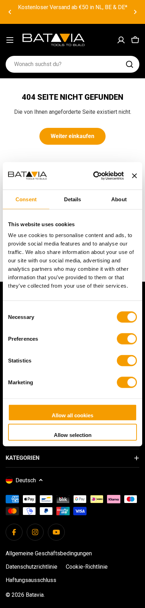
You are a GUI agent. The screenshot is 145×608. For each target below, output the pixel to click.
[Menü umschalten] (10, 40)
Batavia (35, 594)
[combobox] (72, 64)
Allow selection (73, 435)
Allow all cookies (72, 415)
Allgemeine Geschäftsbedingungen (49, 553)
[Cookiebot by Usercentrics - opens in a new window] (94, 175)
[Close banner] (134, 175)
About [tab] (119, 199)
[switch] (127, 339)
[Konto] (121, 40)
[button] (10, 12)
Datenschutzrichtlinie (31, 566)
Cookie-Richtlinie (87, 566)
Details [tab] (72, 199)
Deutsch (25, 480)
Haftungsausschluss (31, 580)
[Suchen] (129, 64)
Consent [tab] (26, 199)
